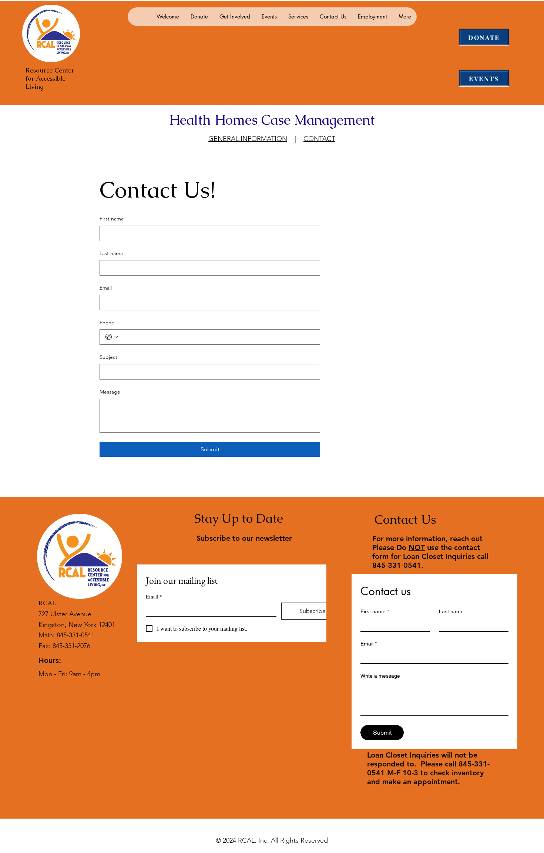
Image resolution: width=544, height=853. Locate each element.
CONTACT (319, 139)
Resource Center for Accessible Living (50, 78)
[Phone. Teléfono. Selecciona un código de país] (111, 337)
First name (112, 218)
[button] (199, 16)
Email (106, 287)
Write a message (380, 676)
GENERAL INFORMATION (247, 139)
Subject (108, 357)
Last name (111, 253)
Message (110, 391)
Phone (107, 322)
